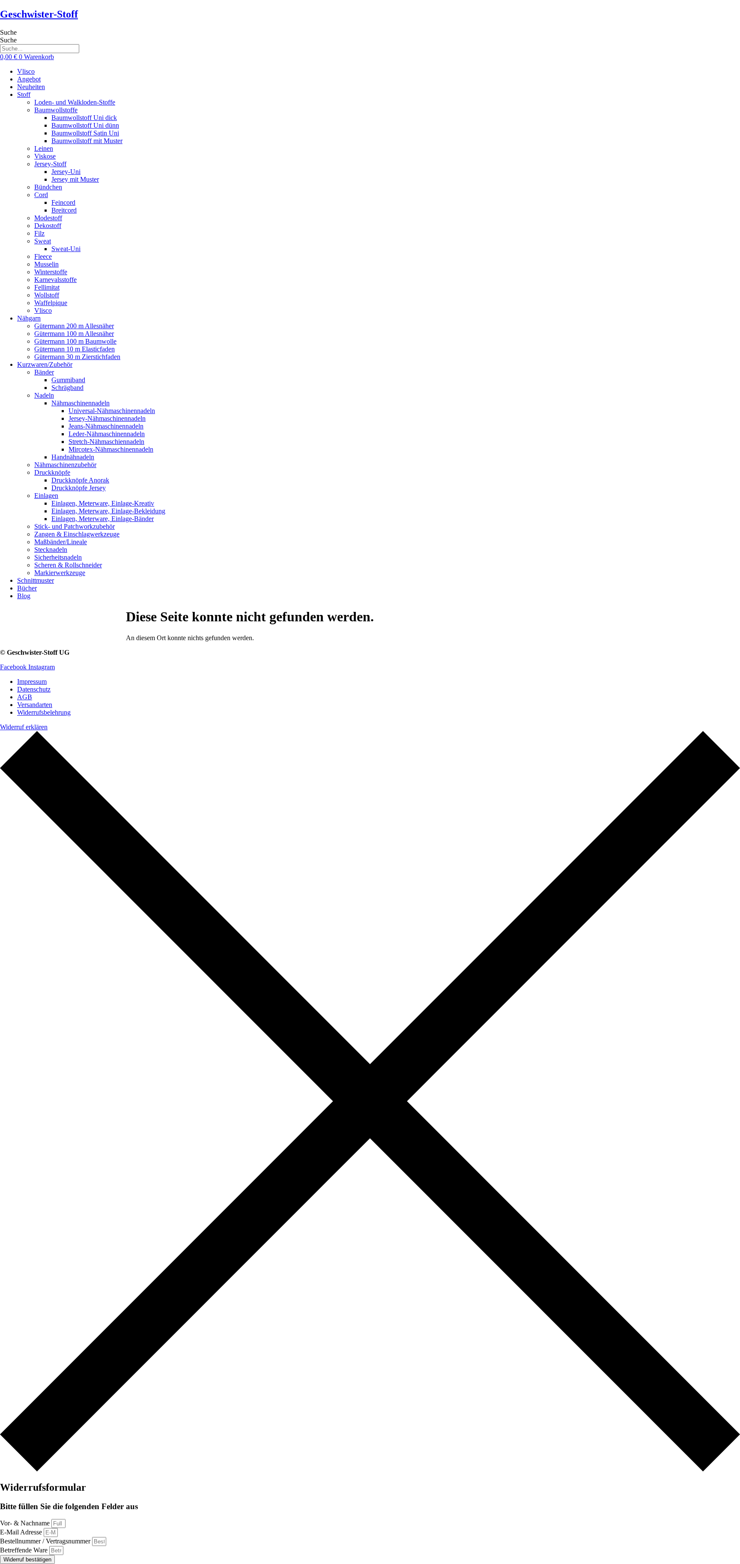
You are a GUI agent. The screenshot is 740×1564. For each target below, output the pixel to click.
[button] (378, 95)
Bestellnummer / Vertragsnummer (46, 1541)
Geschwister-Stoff (39, 14)
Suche (8, 32)
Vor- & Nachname (25, 1523)
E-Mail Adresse (22, 1532)
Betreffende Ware (24, 1550)
